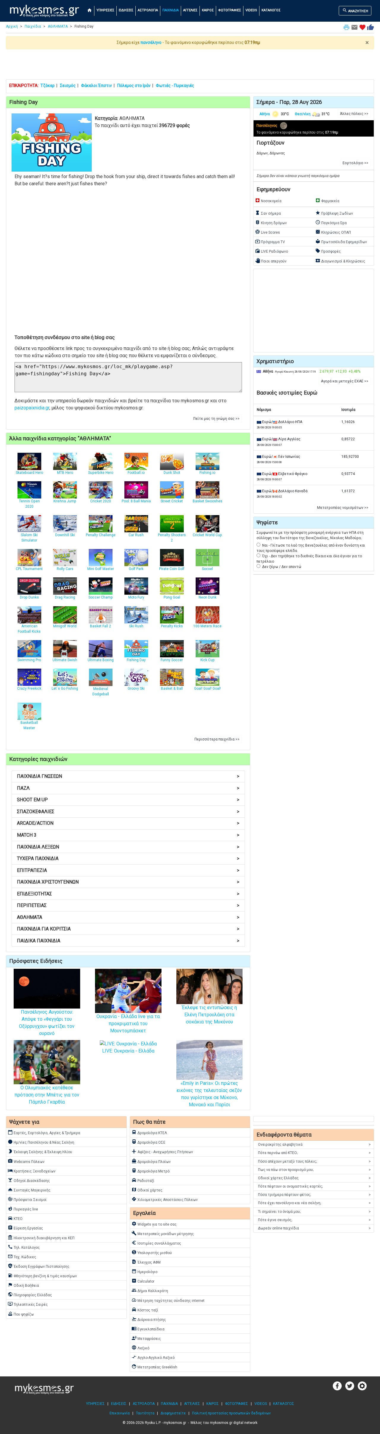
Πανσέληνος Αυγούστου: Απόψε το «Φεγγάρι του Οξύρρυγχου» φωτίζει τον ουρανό (47, 1022)
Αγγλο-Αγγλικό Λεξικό (153, 1357)
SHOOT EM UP (128, 800)
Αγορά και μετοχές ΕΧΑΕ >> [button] (344, 381)
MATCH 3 (128, 835)
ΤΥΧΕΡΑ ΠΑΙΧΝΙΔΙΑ (128, 858)
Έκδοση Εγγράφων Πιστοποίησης (38, 1266)
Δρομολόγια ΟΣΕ (148, 1142)
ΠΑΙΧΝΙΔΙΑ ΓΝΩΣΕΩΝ (128, 776)
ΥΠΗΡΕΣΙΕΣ (105, 10)
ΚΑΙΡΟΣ (208, 10)
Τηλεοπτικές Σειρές (28, 1304)
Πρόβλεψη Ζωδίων (334, 213)
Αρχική (12, 26)
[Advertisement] (190, 64)
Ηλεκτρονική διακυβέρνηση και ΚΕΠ (41, 1237)
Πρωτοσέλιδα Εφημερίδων (341, 241)
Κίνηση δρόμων (271, 222)
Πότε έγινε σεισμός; (314, 1220)
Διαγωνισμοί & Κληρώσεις (340, 260)
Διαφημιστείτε (173, 1413)
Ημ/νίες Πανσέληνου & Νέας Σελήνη (41, 1142)
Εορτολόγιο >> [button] (355, 163)
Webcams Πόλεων (26, 1161)
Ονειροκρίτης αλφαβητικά (314, 1144)
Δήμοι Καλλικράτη (150, 1290)
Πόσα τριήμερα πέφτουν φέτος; (314, 1195)
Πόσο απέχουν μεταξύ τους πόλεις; (314, 1161)
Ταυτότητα (145, 1413)
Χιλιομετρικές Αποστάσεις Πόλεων (165, 1199)
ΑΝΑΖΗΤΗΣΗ (355, 10)
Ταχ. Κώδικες (22, 1256)
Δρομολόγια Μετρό (151, 1170)
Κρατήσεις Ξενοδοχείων (32, 1170)
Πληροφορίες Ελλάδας (30, 1294)
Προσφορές (328, 251)
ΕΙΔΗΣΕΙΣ (126, 10)
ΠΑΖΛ (128, 788)
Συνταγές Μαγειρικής (29, 1189)
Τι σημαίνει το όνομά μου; (314, 1212)
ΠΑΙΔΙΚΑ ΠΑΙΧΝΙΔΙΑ (128, 941)
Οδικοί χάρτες (147, 1189)
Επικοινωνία (120, 1413)
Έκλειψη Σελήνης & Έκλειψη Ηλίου (40, 1151)
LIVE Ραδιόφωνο (271, 251)
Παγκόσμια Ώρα (331, 222)
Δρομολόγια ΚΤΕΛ (149, 1132)
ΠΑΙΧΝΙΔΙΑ (170, 10)
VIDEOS (251, 10)
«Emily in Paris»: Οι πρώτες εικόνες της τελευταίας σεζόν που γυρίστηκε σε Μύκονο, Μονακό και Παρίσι (209, 1093)
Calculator (143, 1280)
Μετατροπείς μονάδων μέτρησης (163, 1233)
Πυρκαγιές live (23, 1208)
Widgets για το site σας (154, 1223)
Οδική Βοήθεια (23, 1285)
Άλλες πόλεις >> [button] (354, 114)
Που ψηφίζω (21, 1313)
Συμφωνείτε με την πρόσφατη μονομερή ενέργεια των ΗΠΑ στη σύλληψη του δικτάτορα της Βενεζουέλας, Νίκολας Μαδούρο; (310, 535)
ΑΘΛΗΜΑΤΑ (58, 26)
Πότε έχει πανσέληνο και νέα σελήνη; (314, 1203)
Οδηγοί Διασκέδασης (29, 1180)
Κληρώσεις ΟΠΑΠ (333, 232)
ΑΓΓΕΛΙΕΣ (190, 10)
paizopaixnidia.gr (32, 408)
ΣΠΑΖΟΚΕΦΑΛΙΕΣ (128, 811)
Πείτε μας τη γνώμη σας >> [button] (216, 419)
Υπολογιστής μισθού (152, 1252)
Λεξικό (140, 1347)
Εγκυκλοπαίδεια (148, 1328)
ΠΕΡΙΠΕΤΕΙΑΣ (128, 905)
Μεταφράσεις (146, 1338)
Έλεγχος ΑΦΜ (146, 1261)
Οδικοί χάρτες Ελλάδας (314, 1178)
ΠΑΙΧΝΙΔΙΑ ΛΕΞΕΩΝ (128, 847)
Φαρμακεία (327, 200)
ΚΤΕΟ (15, 1218)
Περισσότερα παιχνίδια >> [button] (217, 739)
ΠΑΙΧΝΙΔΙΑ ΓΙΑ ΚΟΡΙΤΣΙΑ (128, 929)
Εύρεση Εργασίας (25, 1227)
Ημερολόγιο (144, 1271)
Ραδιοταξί (143, 1180)
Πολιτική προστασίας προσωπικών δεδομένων (231, 1413)
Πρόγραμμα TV (270, 241)
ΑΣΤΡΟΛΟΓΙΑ (148, 10)
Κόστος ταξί (145, 1309)
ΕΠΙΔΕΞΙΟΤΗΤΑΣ (128, 894)
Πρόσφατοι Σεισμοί (27, 1199)
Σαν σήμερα (268, 213)
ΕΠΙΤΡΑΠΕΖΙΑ (128, 870)
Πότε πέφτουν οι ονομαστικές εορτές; (314, 1186)
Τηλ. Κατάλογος (24, 1247)
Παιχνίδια (33, 26)
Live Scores (267, 232)
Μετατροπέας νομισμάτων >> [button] (342, 508)
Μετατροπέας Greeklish (154, 1366)
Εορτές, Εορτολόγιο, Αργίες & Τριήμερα (44, 1132)
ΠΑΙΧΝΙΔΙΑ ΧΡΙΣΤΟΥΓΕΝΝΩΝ (128, 882)
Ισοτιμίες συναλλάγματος (156, 1242)
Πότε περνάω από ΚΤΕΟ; (314, 1153)
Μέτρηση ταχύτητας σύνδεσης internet (168, 1300)
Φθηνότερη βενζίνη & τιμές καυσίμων (42, 1275)
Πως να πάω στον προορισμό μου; (314, 1170)
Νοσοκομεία (268, 200)
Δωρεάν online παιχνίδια (314, 1228)
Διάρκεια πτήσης (149, 1319)
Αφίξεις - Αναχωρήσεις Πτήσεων (162, 1151)
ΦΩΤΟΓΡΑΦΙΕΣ (229, 10)
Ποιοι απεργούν (270, 260)
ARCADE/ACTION (128, 823)
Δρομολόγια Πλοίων (151, 1161)
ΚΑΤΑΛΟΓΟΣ (271, 10)
